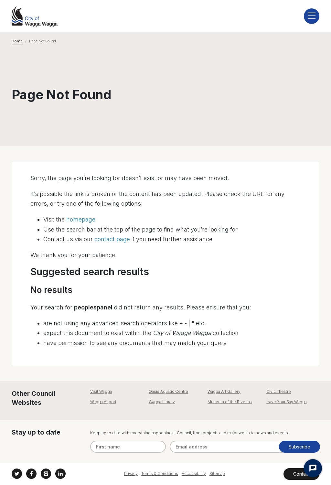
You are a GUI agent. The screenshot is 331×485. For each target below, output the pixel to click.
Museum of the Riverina (230, 401)
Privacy (131, 473)
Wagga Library (162, 401)
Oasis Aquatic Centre (168, 391)
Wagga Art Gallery (224, 391)
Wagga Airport (103, 401)
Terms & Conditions (159, 473)
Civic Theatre (278, 391)
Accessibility (194, 473)
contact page (112, 239)
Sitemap (217, 473)
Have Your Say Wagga (286, 401)
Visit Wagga (101, 391)
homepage (80, 219)
